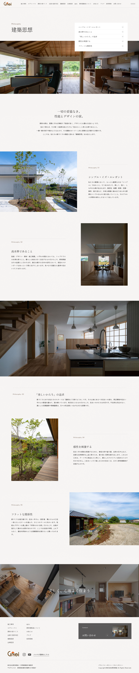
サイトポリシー (118, 665)
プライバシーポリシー (105, 665)
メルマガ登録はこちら (41, 654)
